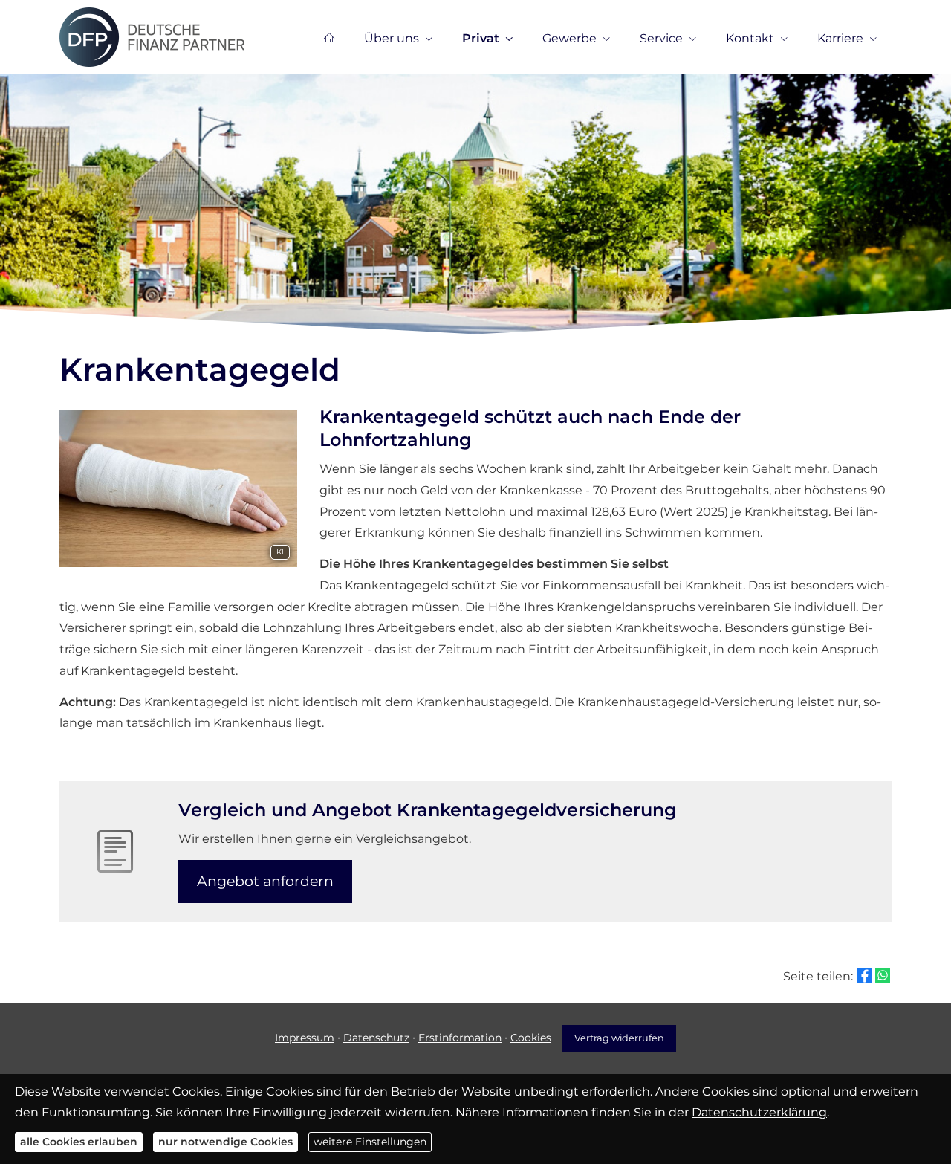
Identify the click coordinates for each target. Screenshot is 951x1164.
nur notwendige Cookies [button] (225, 1141)
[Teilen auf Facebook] (864, 975)
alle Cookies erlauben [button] (78, 1141)
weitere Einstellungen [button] (370, 1141)
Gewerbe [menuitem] (569, 38)
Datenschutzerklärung (759, 1112)
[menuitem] (329, 38)
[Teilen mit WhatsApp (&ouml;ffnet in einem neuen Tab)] (882, 975)
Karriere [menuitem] (840, 38)
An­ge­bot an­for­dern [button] (265, 881)
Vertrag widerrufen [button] (619, 1038)
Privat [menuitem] (480, 38)
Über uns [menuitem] (391, 38)
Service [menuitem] (661, 38)
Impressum (304, 1037)
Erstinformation (460, 1037)
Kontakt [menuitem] (750, 38)
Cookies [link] (530, 1037)
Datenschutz (376, 1037)
